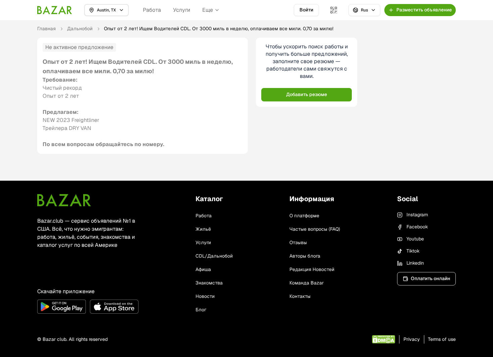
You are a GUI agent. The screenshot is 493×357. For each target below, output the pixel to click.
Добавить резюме (306, 94)
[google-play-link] (61, 307)
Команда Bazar (306, 283)
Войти (306, 10)
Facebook (417, 227)
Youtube (415, 239)
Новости (205, 296)
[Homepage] (54, 10)
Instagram (417, 215)
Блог (201, 310)
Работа (152, 9)
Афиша (203, 269)
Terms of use (442, 339)
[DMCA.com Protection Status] (383, 339)
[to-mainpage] (64, 200)
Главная (46, 29)
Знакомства (209, 283)
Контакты (300, 296)
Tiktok (413, 251)
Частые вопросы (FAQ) (314, 229)
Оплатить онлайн (430, 278)
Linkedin (415, 263)
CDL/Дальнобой (214, 256)
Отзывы (298, 242)
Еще (207, 9)
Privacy (411, 339)
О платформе (304, 216)
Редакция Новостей (311, 269)
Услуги (181, 9)
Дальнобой (80, 29)
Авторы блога (304, 256)
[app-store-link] (114, 307)
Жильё (203, 229)
